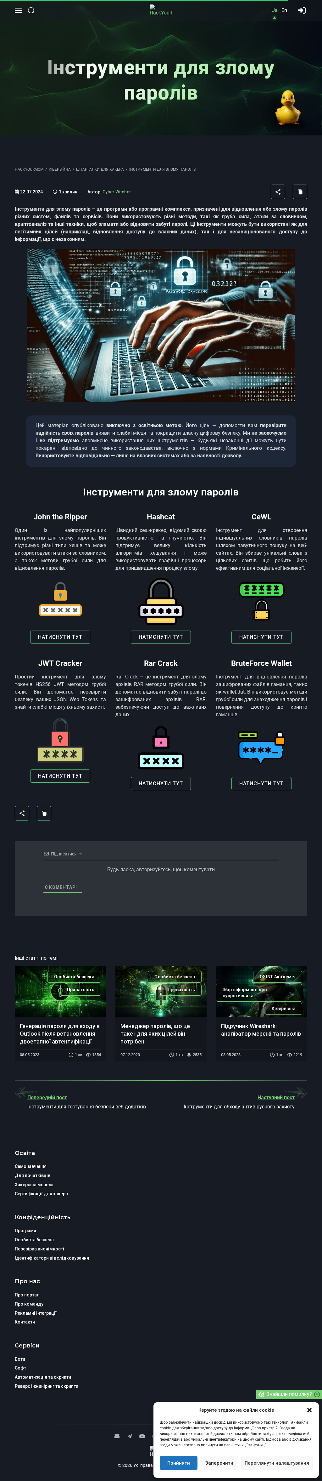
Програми (25, 1230)
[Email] (117, 1436)
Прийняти (178, 1463)
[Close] (317, 1394)
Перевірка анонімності (39, 1248)
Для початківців (32, 1175)
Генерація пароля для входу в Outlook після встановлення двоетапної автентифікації (60, 1034)
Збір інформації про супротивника (245, 992)
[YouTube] (142, 1436)
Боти (20, 1359)
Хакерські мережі (34, 1184)
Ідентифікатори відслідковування (52, 1258)
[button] (309, 1410)
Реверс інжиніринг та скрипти (46, 1386)
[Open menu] (18, 10)
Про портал (27, 1294)
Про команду (29, 1304)
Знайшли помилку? (289, 1394)
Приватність (80, 989)
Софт (20, 1367)
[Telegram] (129, 1436)
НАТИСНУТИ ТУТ (60, 637)
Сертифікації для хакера (41, 1193)
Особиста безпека (74, 976)
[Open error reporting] (261, 1394)
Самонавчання (31, 1166)
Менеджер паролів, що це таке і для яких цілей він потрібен (155, 1034)
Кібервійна (284, 1008)
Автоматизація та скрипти (43, 1377)
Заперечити (219, 1463)
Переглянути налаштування (277, 1463)
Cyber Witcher (117, 191)
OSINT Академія (278, 976)
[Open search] (31, 10)
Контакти (25, 1321)
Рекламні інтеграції (36, 1313)
